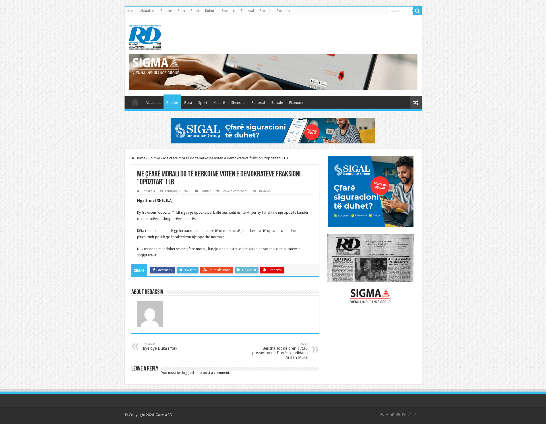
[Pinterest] (398, 414)
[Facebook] (387, 414)
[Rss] (382, 414)
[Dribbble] (404, 414)
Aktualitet (147, 11)
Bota (181, 11)
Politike (166, 11)
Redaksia (148, 191)
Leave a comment (235, 191)
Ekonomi (284, 11)
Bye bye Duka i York (160, 346)
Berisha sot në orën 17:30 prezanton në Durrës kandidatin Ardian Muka (280, 351)
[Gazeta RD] (145, 36)
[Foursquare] (409, 414)
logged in (190, 373)
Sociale (265, 11)
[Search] (417, 11)
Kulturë (210, 11)
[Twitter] (392, 414)
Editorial (247, 11)
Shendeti (228, 11)
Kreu (131, 11)
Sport (195, 11)
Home (140, 158)
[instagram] (414, 414)
